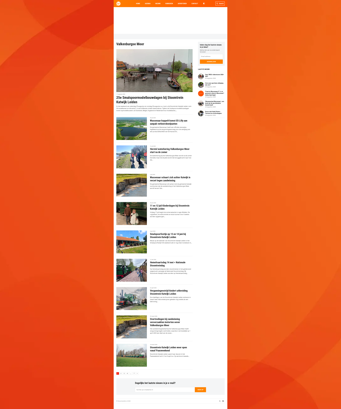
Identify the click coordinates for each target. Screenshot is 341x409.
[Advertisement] (170, 20)
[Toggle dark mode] (204, 3)
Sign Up (200, 390)
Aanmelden (211, 62)
